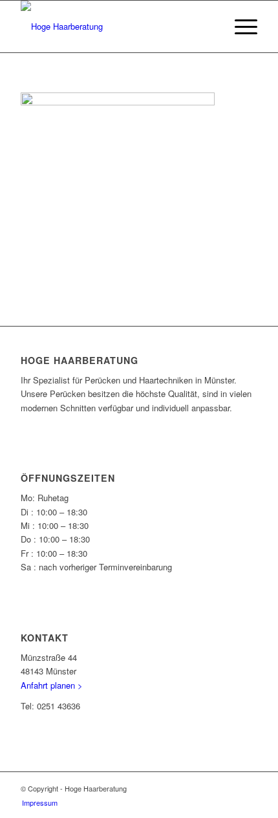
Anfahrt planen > (52, 685)
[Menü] (239, 26)
